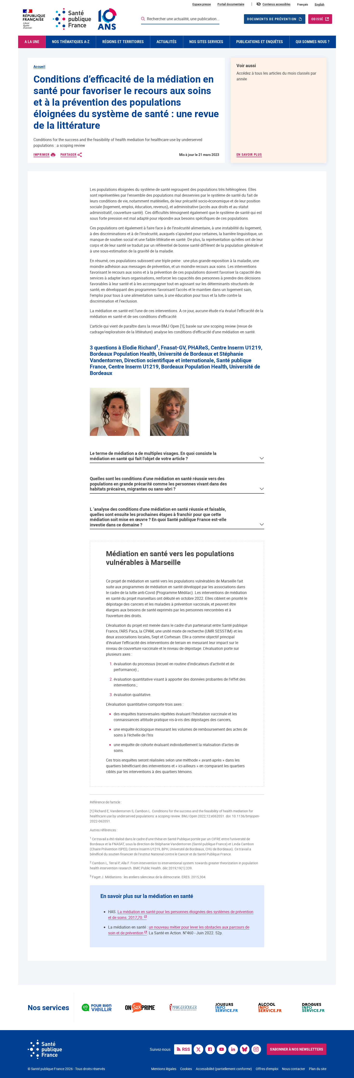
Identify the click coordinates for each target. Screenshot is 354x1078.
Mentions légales (163, 1068)
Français (302, 4)
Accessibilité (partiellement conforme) (224, 1068)
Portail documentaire (230, 4)
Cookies (186, 1068)
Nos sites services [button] (206, 41)
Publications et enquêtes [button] (259, 41)
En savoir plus (249, 154)
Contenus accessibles (276, 4)
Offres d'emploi (267, 1068)
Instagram (257, 1049)
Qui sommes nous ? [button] (312, 41)
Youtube (222, 1049)
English (319, 4)
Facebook (211, 1049)
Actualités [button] (167, 41)
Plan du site (317, 1068)
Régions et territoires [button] (123, 41)
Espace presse (201, 4)
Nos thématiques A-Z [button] (70, 41)
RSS (186, 1049)
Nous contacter (293, 1068)
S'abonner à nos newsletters (296, 1049)
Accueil (39, 66)
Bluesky (245, 1049)
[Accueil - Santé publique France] (69, 19)
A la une (32, 41)
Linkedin (234, 1049)
